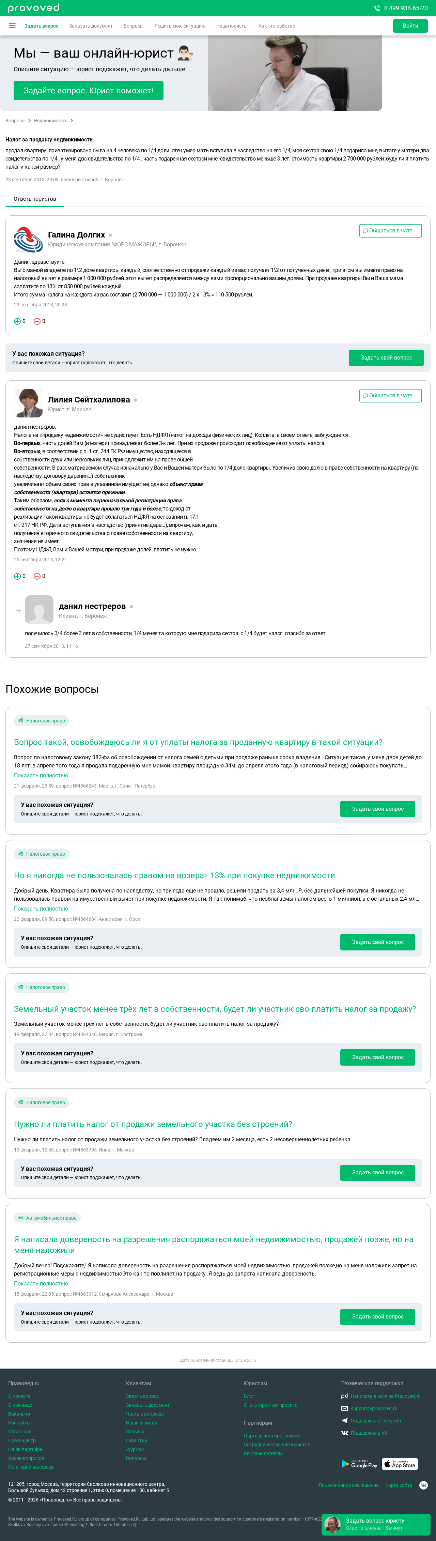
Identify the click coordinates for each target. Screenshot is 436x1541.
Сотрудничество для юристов (277, 1444)
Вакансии (19, 1414)
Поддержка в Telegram (376, 1420)
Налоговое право (45, 720)
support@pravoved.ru (374, 1408)
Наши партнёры (26, 1449)
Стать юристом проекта (271, 1405)
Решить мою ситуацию (180, 26)
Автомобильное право (51, 1218)
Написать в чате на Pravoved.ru (386, 1396)
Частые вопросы (145, 1414)
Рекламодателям (263, 1453)
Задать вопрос (41, 26)
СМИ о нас (19, 1431)
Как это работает (278, 26)
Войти (410, 25)
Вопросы (134, 26)
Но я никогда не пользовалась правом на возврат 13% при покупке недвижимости (174, 875)
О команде (20, 1405)
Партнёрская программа (271, 1435)
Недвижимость (51, 120)
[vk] (423, 1485)
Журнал (135, 1449)
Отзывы (135, 1431)
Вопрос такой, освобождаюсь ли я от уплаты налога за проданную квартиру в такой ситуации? (198, 742)
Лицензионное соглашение (348, 1485)
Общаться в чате (390, 230)
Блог (249, 1396)
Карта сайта (398, 1485)
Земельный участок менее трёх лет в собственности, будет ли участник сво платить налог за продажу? (215, 1009)
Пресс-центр (22, 1440)
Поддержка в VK (369, 1433)
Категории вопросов (31, 1467)
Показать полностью (41, 776)
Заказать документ (91, 26)
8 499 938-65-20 (406, 8)
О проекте (19, 1396)
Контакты (19, 1422)
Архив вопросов (26, 1458)
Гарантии (136, 1440)
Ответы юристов (35, 199)
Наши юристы (232, 26)
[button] (376, 1525)
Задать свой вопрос (386, 357)
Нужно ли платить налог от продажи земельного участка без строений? (153, 1124)
